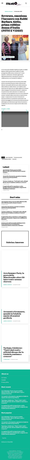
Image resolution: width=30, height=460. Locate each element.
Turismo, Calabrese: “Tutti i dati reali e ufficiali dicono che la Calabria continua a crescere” (15, 181)
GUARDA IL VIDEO (5, 109)
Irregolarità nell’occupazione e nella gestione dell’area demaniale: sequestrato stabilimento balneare (14, 187)
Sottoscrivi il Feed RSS (7, 442)
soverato (14, 159)
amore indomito (9, 157)
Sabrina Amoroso (8, 11)
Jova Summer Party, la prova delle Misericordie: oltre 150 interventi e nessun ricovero (14, 171)
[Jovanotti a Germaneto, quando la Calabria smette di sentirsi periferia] (15, 299)
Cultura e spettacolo (8, 57)
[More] (26, 65)
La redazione (6, 359)
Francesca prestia (18, 157)
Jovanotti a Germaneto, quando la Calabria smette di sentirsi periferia (14, 176)
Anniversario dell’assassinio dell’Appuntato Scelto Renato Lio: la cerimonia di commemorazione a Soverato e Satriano (13, 224)
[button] (3, 111)
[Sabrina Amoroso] (3, 11)
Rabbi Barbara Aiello (6, 159)
